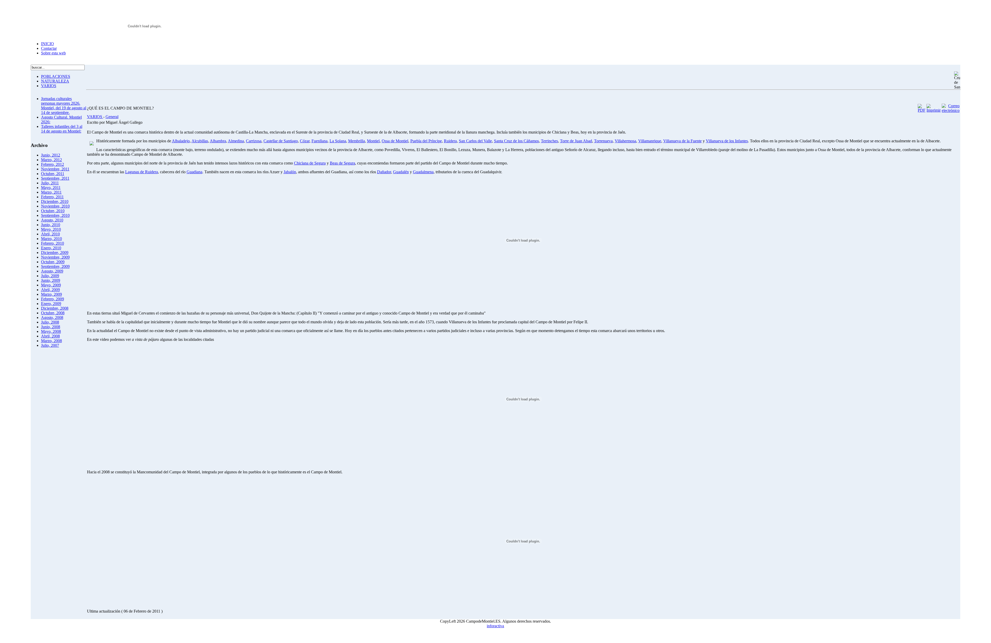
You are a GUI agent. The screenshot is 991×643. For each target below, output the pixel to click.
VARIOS (48, 86)
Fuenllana (319, 141)
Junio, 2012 (50, 155)
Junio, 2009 (50, 280)
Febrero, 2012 (52, 164)
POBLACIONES (55, 76)
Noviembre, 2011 (55, 169)
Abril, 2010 (50, 234)
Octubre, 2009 (53, 262)
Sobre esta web (53, 53)
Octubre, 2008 (53, 313)
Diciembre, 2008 (54, 308)
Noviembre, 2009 (55, 257)
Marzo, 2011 (51, 192)
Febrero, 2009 (52, 299)
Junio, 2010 (50, 224)
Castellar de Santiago (280, 141)
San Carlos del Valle (475, 141)
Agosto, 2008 (52, 317)
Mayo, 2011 (51, 187)
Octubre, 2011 (52, 173)
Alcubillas (199, 141)
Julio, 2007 (50, 345)
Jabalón (290, 172)
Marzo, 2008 (51, 341)
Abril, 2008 (50, 336)
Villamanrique (649, 141)
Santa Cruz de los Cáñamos (516, 141)
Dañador (384, 172)
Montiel (373, 141)
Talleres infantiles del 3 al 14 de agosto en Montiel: (61, 128)
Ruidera (450, 141)
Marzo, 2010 (51, 238)
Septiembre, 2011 (55, 178)
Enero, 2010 (51, 248)
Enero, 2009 (51, 303)
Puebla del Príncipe (426, 141)
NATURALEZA (55, 81)
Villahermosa (625, 141)
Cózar (304, 141)
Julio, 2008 (50, 322)
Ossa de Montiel (395, 141)
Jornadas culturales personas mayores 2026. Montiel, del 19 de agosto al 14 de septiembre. (63, 105)
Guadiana (194, 172)
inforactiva (495, 626)
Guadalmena (423, 172)
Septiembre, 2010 (55, 215)
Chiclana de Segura (310, 163)
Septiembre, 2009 (55, 266)
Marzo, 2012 (51, 160)
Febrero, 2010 (52, 243)
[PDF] (921, 110)
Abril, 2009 (50, 289)
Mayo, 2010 (51, 229)
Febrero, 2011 (52, 197)
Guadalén (401, 172)
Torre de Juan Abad (576, 141)
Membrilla (356, 141)
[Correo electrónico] (951, 110)
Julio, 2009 (50, 276)
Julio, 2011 (50, 183)
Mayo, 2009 (51, 285)
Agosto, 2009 (52, 271)
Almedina (236, 141)
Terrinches (549, 141)
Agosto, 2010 (52, 220)
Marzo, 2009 (51, 294)
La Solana (338, 141)
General (112, 116)
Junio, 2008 (50, 327)
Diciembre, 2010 (54, 201)
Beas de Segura (342, 163)
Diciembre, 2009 (54, 252)
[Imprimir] (933, 110)
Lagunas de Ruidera (141, 172)
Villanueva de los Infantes (727, 141)
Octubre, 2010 (53, 211)
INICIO (47, 44)
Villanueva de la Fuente (682, 141)
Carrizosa (253, 141)
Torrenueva (603, 141)
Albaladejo (181, 141)
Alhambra (218, 141)
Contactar (49, 48)
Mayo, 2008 (51, 331)
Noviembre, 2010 (55, 206)
